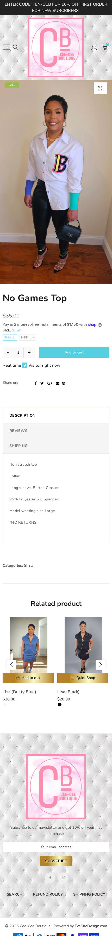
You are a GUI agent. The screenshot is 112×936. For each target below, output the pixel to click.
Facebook (36, 383)
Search (14, 894)
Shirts (29, 565)
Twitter (42, 383)
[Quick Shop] (82, 678)
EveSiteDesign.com (91, 925)
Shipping (18, 445)
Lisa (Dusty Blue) (19, 692)
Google (49, 383)
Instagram (63, 878)
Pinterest (63, 383)
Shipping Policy (89, 894)
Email (57, 383)
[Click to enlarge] (100, 88)
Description (22, 415)
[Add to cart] (28, 678)
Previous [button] (11, 665)
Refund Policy (48, 894)
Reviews (18, 430)
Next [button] (100, 665)
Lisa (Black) (68, 692)
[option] (56, 182)
